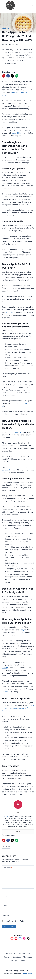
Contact (22, 961)
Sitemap (14, 961)
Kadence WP (27, 973)
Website (6, 915)
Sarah (5, 44)
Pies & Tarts (6, 28)
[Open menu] (32, 5)
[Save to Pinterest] (4, 76)
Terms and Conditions (12, 957)
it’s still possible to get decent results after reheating (18, 708)
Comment (7, 868)
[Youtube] (14, 832)
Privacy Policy (19, 921)
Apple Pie (6, 847)
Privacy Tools (24, 953)
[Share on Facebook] (8, 76)
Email (5, 906)
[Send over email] (17, 76)
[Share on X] (12, 76)
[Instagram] (21, 832)
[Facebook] (19, 832)
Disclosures (27, 957)
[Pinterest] (17, 832)
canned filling (17, 133)
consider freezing (9, 470)
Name (6, 896)
